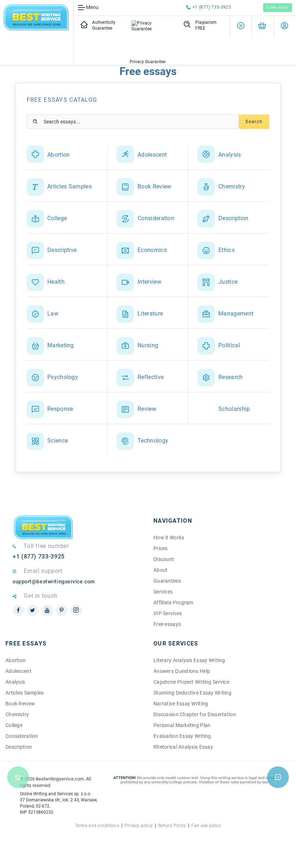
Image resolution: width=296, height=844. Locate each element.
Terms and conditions (97, 825)
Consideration (156, 218)
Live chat (277, 7)
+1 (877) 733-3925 (211, 7)
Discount (163, 559)
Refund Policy (172, 825)
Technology (153, 440)
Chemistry (231, 186)
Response (60, 408)
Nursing (148, 345)
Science (57, 440)
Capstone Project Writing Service (191, 682)
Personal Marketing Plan (181, 725)
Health (56, 281)
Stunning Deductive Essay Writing (192, 693)
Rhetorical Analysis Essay (183, 747)
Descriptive (62, 250)
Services (163, 592)
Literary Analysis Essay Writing (189, 660)
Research (230, 377)
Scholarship (234, 408)
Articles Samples (69, 186)
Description (233, 218)
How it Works (168, 537)
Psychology (62, 377)
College (57, 218)
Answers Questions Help (181, 671)
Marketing (60, 345)
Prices (160, 548)
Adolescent (152, 154)
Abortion (58, 154)
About (160, 570)
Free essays (167, 624)
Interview (149, 281)
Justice (228, 281)
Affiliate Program (173, 602)
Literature (150, 313)
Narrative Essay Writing (180, 703)
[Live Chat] (278, 777)
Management (235, 313)
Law (52, 313)
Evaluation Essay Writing (182, 736)
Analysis (229, 154)
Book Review (154, 186)
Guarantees (167, 581)
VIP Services (167, 613)
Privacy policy (139, 825)
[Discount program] (240, 27)
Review (147, 408)
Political (229, 345)
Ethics (226, 250)
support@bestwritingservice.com (54, 581)
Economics (152, 250)
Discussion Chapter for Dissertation (194, 714)
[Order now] (262, 27)
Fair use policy (206, 825)
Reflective (151, 377)
